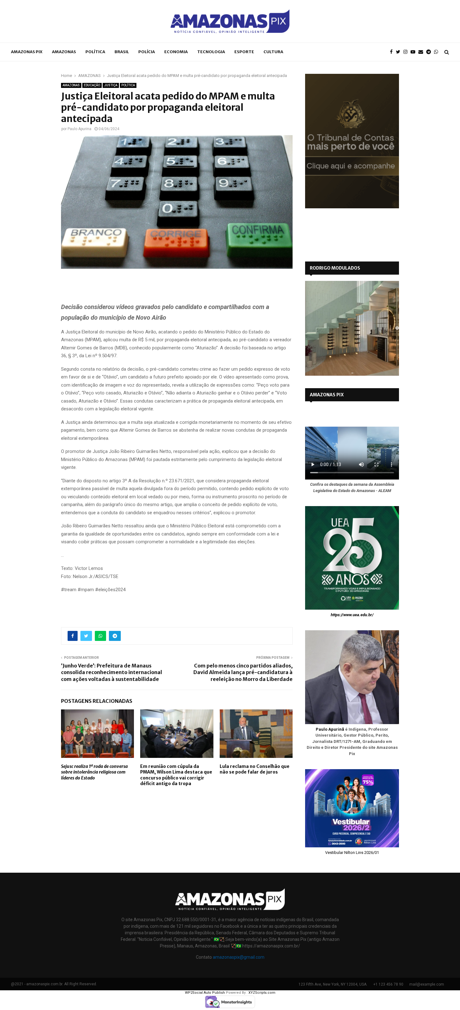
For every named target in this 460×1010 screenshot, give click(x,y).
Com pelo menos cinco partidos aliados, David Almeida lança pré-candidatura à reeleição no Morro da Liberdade (243, 672)
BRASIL (122, 51)
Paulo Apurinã (330, 729)
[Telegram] (430, 52)
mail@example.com (426, 984)
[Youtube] (414, 52)
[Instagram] (407, 52)
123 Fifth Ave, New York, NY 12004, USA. (333, 984)
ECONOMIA (176, 51)
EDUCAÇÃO (92, 85)
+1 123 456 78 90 (388, 984)
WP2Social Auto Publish (205, 993)
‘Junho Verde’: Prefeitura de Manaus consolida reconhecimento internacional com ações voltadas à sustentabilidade (111, 672)
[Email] (422, 52)
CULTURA (273, 51)
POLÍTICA (95, 51)
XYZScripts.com (261, 993)
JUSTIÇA (110, 85)
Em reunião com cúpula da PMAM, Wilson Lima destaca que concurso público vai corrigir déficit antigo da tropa (176, 775)
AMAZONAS (64, 51)
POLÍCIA (146, 51)
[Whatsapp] (437, 52)
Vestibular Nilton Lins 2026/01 (352, 852)
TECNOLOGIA (211, 51)
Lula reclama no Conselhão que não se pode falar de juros (254, 769)
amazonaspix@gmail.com (238, 957)
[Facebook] (393, 52)
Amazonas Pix (27, 51)
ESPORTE (244, 51)
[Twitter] (399, 52)
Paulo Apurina (79, 129)
